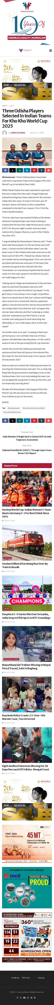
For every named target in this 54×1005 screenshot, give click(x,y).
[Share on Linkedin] (27, 170)
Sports (7, 504)
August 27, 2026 (9, 520)
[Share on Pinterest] (34, 170)
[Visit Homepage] (25, 50)
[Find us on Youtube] (24, 997)
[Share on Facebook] (5, 170)
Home (4, 106)
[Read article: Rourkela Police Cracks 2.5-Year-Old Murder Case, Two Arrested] (27, 694)
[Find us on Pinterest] (31, 997)
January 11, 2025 (37, 133)
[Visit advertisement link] (27, 22)
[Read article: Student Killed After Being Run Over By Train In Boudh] (27, 543)
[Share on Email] (48, 170)
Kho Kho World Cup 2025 (34, 408)
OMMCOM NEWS (18, 133)
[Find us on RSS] (35, 997)
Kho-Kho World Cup (12, 412)
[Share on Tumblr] (41, 170)
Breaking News (11, 659)
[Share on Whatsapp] (19, 170)
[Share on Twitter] (12, 170)
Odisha (11, 106)
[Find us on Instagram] (28, 997)
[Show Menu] (50, 50)
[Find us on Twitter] (21, 997)
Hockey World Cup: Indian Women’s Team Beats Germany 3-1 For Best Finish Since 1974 (26, 513)
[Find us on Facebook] (17, 997)
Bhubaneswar (14, 408)
